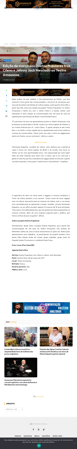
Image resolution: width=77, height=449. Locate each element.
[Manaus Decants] (38, 4)
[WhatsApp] (6, 90)
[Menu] (5, 8)
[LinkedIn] (6, 111)
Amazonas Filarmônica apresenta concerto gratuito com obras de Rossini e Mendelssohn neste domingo (20, 382)
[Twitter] (6, 101)
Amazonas (7, 60)
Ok (39, 445)
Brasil (37, 436)
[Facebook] (6, 96)
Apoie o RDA (57, 436)
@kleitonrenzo (41, 142)
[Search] (71, 8)
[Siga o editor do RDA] (41, 308)
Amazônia (46, 436)
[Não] (74, 443)
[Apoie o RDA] (38, 396)
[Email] (6, 116)
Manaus (18, 436)
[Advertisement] (38, 27)
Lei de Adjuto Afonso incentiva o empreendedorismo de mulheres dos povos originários (18, 351)
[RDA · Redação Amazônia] (39, 8)
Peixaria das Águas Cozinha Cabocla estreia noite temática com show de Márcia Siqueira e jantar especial (54, 351)
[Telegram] (6, 106)
